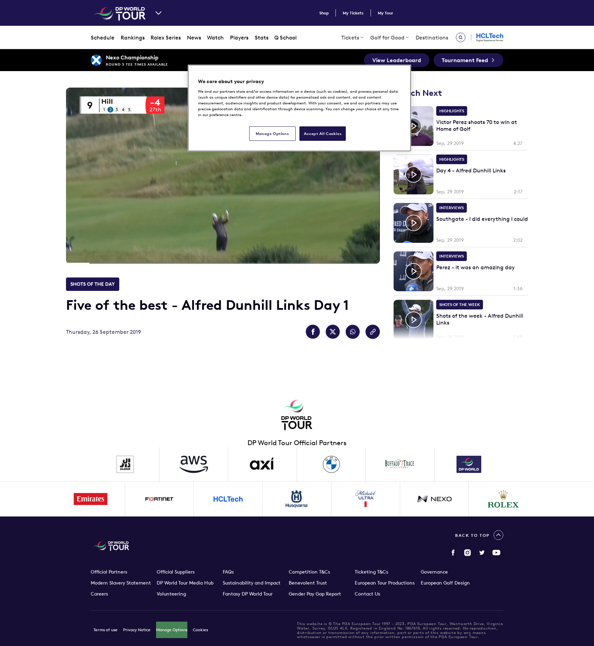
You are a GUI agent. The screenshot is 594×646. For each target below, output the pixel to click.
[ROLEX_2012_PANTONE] (503, 499)
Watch (215, 37)
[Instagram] (467, 552)
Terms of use (106, 629)
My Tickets (353, 12)
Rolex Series (166, 37)
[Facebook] (453, 552)
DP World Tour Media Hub (185, 583)
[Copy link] (372, 332)
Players (239, 37)
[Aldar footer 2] (125, 464)
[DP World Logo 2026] (468, 464)
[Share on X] (333, 332)
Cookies (200, 629)
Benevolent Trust (308, 583)
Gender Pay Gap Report (315, 594)
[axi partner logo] (262, 464)
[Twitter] (482, 552)
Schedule (102, 37)
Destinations (432, 37)
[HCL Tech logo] (228, 499)
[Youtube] (496, 552)
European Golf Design (445, 583)
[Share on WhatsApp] (352, 332)
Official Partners (109, 572)
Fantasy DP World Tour (248, 594)
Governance (434, 572)
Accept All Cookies (322, 133)
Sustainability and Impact (251, 583)
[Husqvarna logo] (297, 499)
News (194, 37)
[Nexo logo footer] (434, 499)
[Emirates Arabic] (90, 499)
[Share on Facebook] (313, 332)
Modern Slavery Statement (121, 583)
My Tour (385, 12)
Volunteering (171, 594)
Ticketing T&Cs (371, 572)
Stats (261, 37)
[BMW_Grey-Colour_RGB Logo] (331, 464)
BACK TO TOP (472, 535)
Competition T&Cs (309, 572)
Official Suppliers (176, 572)
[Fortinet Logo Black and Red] (159, 499)
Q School (285, 37)
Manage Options (171, 629)
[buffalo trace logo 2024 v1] (400, 464)
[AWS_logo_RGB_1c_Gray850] (194, 464)
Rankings (133, 37)
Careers (99, 594)
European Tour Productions (385, 583)
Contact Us (367, 594)
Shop (324, 12)
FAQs (228, 572)
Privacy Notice (137, 629)
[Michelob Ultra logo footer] (365, 499)
